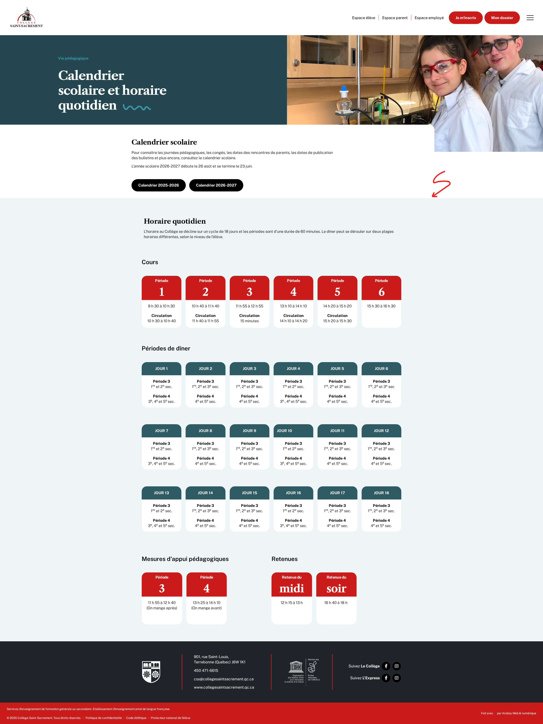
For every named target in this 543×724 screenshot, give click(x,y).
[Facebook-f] (386, 666)
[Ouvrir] (530, 17)
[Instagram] (396, 666)
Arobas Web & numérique (519, 713)
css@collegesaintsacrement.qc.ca (224, 679)
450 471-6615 (206, 670)
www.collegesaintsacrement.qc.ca (224, 687)
